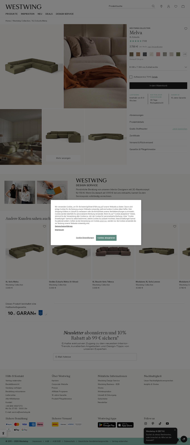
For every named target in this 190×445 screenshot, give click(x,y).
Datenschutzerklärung (63, 226)
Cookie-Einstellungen (85, 238)
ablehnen (103, 221)
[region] (96, 222)
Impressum (59, 230)
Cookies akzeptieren (106, 238)
